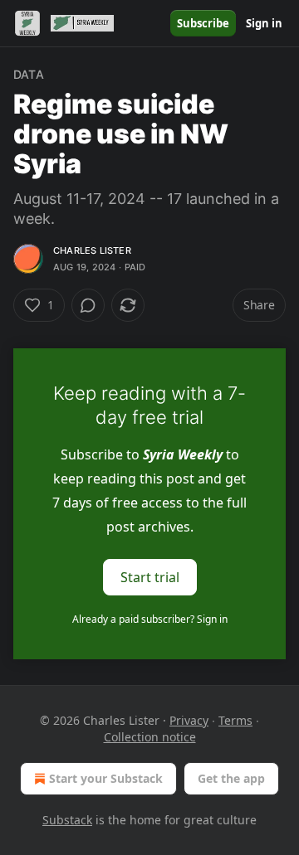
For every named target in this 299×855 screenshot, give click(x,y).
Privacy (188, 720)
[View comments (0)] (88, 305)
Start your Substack (106, 778)
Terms (235, 720)
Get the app (231, 778)
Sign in (264, 23)
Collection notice (150, 737)
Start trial (149, 577)
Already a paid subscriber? (150, 619)
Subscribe (203, 23)
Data (28, 74)
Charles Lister (92, 250)
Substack (67, 820)
